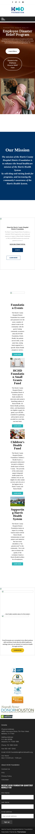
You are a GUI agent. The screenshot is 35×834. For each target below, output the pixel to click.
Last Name (5, 802)
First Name (5, 793)
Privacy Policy (6, 776)
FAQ (2, 773)
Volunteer (5, 780)
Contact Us (5, 769)
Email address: (6, 812)
